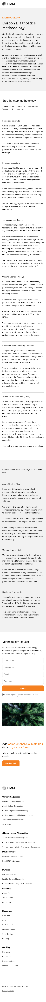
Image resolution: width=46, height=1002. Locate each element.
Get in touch (10, 763)
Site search (6, 952)
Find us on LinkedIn (10, 966)
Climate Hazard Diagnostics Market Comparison (21, 847)
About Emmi (7, 893)
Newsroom (6, 916)
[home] (8, 4)
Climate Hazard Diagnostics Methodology (18, 842)
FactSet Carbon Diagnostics (13, 801)
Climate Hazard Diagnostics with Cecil (17, 883)
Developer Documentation (12, 856)
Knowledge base (8, 961)
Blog (4, 920)
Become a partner (9, 874)
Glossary (5, 938)
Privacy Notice (8, 991)
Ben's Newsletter (8, 925)
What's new (6, 824)
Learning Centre (8, 929)
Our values (6, 902)
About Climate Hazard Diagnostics (15, 838)
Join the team (7, 898)
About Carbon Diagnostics (12, 806)
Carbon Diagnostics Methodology (15, 810)
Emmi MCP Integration (11, 861)
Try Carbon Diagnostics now (13, 820)
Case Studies (7, 934)
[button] (41, 4)
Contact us (6, 956)
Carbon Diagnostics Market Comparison (18, 815)
